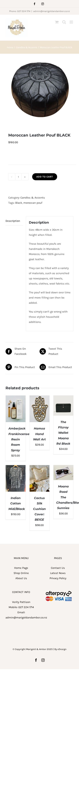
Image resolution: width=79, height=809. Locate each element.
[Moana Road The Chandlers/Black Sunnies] (63, 467)
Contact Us (58, 568)
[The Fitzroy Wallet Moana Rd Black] (63, 398)
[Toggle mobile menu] (71, 22)
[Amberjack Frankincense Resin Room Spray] (16, 398)
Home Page (21, 568)
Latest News (58, 573)
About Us (21, 578)
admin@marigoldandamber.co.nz (51, 11)
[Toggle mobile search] (64, 22)
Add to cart (44, 176)
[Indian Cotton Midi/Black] (16, 467)
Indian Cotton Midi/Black (16, 503)
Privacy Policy (58, 578)
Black (18, 202)
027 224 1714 (26, 607)
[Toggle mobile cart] (57, 22)
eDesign (62, 649)
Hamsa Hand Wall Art (39, 434)
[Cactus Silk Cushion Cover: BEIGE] (39, 467)
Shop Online (21, 573)
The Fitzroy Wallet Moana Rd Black (63, 432)
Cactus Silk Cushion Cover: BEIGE (39, 508)
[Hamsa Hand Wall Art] (39, 398)
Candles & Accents (32, 197)
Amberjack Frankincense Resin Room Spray (18, 439)
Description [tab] (13, 220)
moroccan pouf (32, 202)
